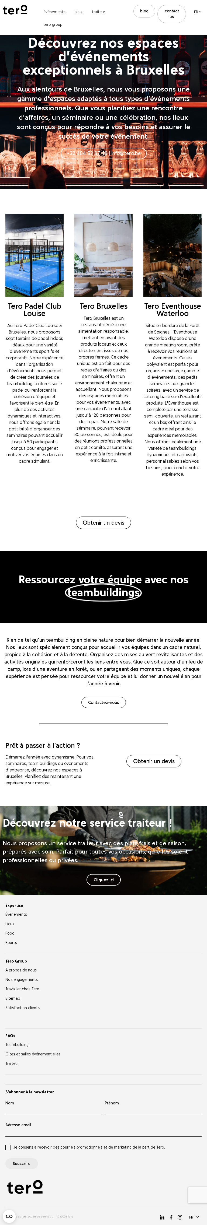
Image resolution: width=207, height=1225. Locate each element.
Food (10, 933)
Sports (11, 942)
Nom (9, 1103)
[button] (197, 11)
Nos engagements (21, 979)
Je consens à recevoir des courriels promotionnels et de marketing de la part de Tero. (89, 1147)
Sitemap (12, 998)
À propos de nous (21, 970)
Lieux (9, 924)
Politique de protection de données (29, 1216)
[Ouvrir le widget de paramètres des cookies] (9, 1216)
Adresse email (18, 1125)
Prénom (112, 1103)
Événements (16, 914)
